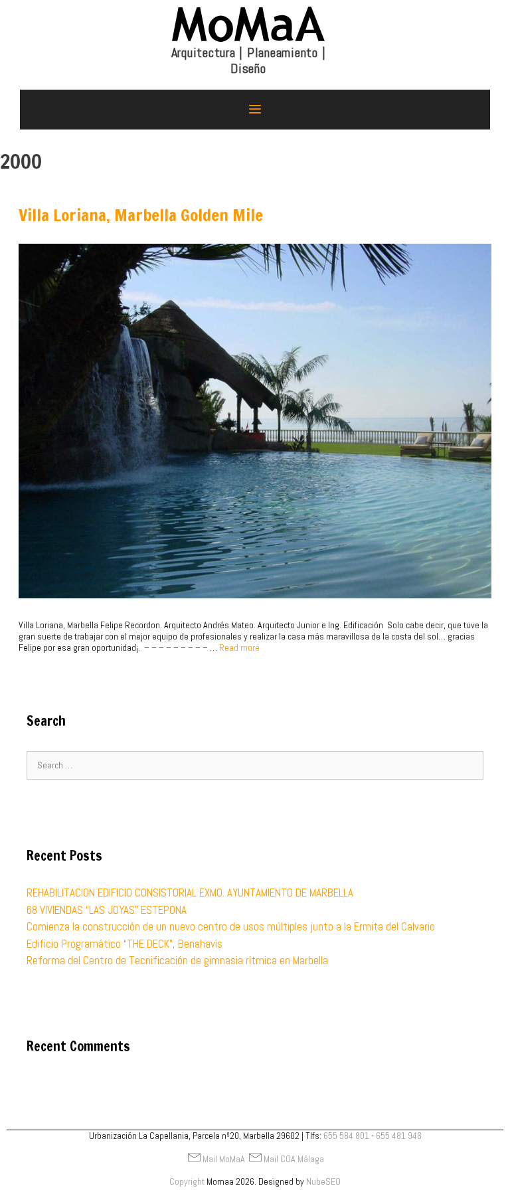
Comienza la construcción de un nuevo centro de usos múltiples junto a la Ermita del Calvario (231, 926)
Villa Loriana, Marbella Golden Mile (141, 214)
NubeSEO (323, 1181)
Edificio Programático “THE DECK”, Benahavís (124, 943)
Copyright (187, 1181)
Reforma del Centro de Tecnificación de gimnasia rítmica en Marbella (177, 960)
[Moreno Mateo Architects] (248, 46)
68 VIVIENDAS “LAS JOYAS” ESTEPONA (107, 909)
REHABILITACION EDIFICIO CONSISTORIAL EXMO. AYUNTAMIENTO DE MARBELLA (190, 892)
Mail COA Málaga (294, 1159)
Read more (239, 647)
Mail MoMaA (224, 1159)
